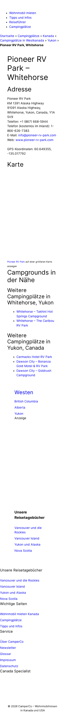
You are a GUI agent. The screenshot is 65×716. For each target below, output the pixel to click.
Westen (23, 392)
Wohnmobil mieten (22, 13)
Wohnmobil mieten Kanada (19, 614)
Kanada (48, 36)
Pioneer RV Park (16, 261)
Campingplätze (20, 27)
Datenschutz (9, 666)
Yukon (51, 40)
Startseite (7, 36)
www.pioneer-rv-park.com (34, 140)
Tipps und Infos (20, 17)
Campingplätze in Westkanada (22, 40)
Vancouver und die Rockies (19, 580)
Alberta (19, 407)
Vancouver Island (26, 538)
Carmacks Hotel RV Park (34, 357)
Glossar (5, 654)
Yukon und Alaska (27, 544)
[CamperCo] (10, 5)
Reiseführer (17, 22)
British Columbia (26, 401)
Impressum (8, 660)
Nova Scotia (23, 550)
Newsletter (8, 648)
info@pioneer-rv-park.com (37, 135)
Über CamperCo (11, 641)
